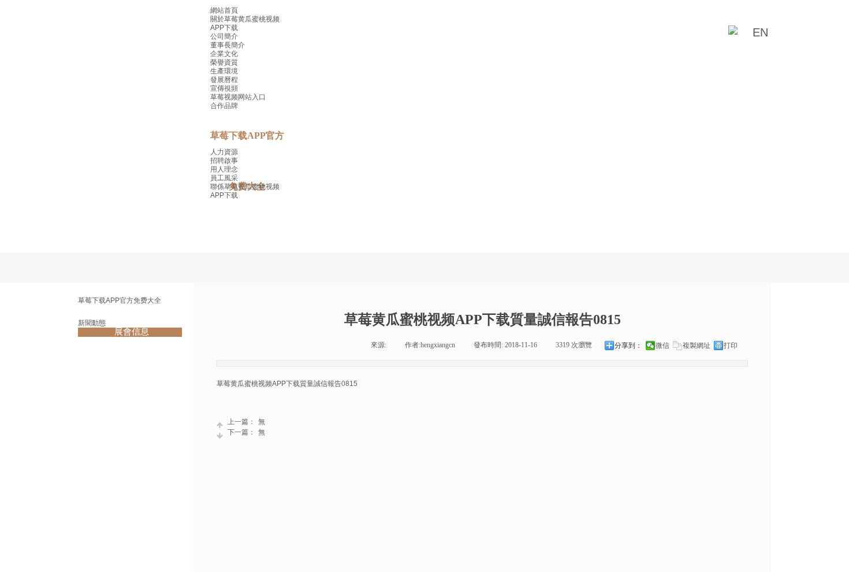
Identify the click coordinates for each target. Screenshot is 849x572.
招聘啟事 (224, 161)
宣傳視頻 (224, 88)
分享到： (628, 345)
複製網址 (696, 345)
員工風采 (224, 178)
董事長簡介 (227, 45)
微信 (662, 345)
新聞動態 (92, 323)
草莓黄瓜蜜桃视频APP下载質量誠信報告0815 (287, 384)
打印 (731, 345)
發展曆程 (224, 80)
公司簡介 (224, 36)
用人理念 (224, 169)
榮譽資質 (224, 62)
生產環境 (224, 71)
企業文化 (224, 54)
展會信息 (131, 331)
